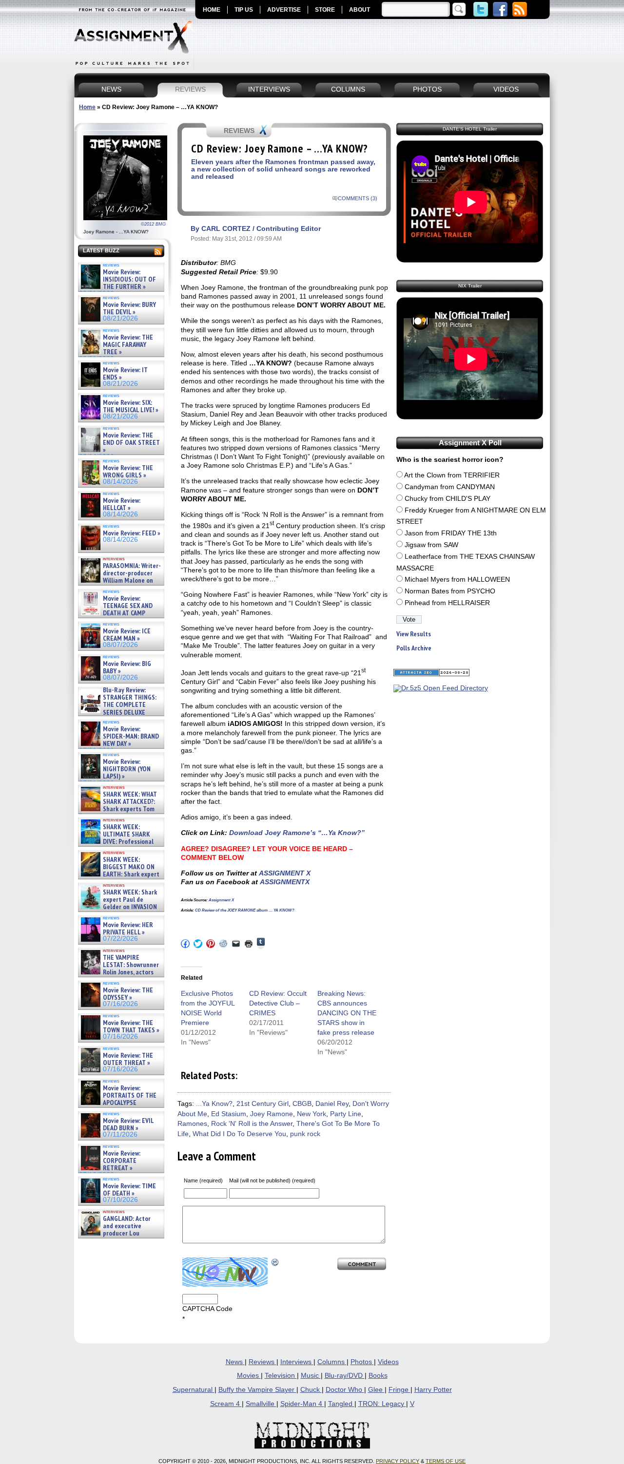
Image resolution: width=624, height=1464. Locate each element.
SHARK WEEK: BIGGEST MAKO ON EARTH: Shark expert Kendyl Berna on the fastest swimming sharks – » (119, 875)
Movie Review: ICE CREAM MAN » (127, 635)
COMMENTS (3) (357, 198)
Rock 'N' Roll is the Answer (251, 1123)
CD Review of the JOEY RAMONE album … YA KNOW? (244, 910)
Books (378, 1375)
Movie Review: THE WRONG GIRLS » (128, 471)
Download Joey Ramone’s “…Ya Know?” (296, 833)
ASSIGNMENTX (285, 882)
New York (311, 1114)
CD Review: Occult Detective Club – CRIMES (278, 1003)
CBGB (302, 1103)
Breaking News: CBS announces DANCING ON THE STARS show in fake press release (346, 1012)
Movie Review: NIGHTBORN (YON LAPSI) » (127, 769)
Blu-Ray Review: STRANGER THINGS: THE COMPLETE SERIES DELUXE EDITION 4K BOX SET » (117, 705)
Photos (362, 1362)
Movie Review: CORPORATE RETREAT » (121, 1161)
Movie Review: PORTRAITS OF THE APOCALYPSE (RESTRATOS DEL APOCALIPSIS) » (117, 1103)
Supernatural (193, 1389)
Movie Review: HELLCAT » (121, 504)
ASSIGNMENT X (285, 873)
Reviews (262, 1362)
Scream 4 (226, 1403)
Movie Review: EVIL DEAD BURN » (128, 1124)
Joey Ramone (271, 1114)
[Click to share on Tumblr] (261, 943)
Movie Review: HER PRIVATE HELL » (128, 928)
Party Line (345, 1114)
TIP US (243, 9)
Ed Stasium (228, 1114)
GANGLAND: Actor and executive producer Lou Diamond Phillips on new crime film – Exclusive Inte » (120, 1234)
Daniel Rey (332, 1103)
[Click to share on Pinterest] (210, 943)
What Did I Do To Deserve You (239, 1134)
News (235, 1362)
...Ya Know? (214, 1103)
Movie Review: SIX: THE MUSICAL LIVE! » (130, 406)
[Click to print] (248, 943)
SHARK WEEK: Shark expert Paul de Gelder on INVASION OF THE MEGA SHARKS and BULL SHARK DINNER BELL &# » (119, 911)
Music (311, 1375)
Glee (376, 1389)
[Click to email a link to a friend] (236, 943)
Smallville (261, 1403)
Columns (332, 1362)
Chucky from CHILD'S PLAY (447, 498)
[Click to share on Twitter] (198, 943)
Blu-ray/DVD (345, 1375)
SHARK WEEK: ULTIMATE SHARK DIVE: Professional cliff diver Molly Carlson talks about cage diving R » (120, 842)
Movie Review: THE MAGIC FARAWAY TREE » (128, 345)
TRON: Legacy (382, 1403)
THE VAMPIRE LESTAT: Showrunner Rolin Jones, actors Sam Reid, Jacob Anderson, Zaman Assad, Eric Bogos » (119, 972)
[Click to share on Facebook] (185, 943)
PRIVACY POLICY (397, 1461)
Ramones (192, 1123)
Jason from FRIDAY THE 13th (451, 533)
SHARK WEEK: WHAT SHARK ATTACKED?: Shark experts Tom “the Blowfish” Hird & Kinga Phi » (118, 809)
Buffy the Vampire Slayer (257, 1389)
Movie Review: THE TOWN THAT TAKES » (131, 1026)
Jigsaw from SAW (431, 545)
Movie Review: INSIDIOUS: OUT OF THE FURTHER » (129, 279)
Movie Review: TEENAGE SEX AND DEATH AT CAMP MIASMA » (116, 610)
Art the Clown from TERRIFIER (452, 475)
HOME (211, 9)
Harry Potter (433, 1389)
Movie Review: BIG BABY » (127, 667)
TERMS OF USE (446, 1461)
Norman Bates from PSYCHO (450, 591)
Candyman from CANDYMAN (450, 487)
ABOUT (359, 9)
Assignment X (221, 900)
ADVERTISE (284, 9)
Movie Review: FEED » (131, 533)
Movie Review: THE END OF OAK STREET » (131, 443)
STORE (325, 9)
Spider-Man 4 (302, 1403)
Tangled (341, 1403)
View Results (413, 634)
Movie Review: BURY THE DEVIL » (129, 308)
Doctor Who (345, 1389)
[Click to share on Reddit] (223, 943)
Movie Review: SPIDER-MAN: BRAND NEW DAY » (131, 736)
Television (281, 1375)
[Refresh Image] (275, 1262)
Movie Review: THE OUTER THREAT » (128, 1059)
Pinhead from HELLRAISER (447, 603)
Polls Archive (413, 648)
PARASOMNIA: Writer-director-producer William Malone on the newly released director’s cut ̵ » (120, 581)
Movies (249, 1375)
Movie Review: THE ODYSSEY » (128, 994)
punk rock (305, 1134)
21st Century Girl (262, 1103)
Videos (388, 1362)
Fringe (399, 1389)
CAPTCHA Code (207, 1308)
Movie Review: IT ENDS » (125, 373)
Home (87, 107)
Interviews (296, 1362)
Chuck (311, 1389)
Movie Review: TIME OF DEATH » (129, 1190)
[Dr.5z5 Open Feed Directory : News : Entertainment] (440, 688)
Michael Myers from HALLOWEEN (457, 579)
